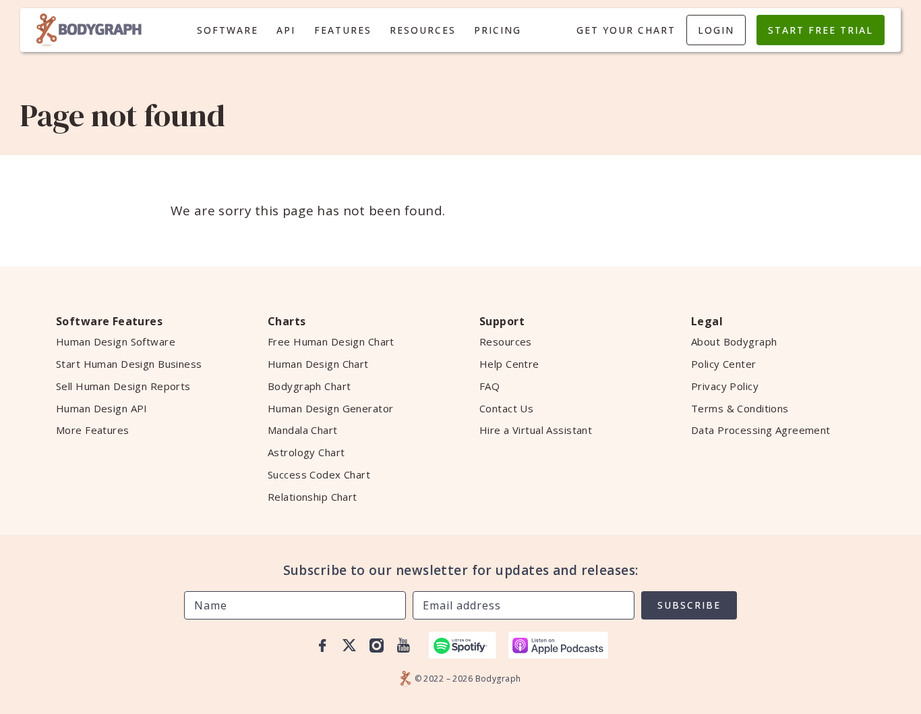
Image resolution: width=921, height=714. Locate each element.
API (285, 30)
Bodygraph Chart (309, 386)
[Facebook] (322, 645)
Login (716, 30)
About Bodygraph (734, 341)
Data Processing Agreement (761, 430)
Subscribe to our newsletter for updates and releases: (460, 570)
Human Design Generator (330, 408)
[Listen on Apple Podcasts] (558, 645)
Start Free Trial (820, 30)
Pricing (497, 30)
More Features (92, 430)
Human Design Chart (318, 363)
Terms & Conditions (740, 408)
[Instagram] (376, 645)
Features (343, 30)
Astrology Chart (306, 452)
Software (227, 30)
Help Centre (509, 363)
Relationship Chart (312, 496)
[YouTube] (403, 645)
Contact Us (506, 408)
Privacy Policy (725, 386)
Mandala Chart (303, 430)
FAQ (489, 386)
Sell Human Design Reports (123, 386)
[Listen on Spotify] (462, 645)
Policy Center (723, 363)
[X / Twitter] (349, 645)
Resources (423, 30)
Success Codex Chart (319, 474)
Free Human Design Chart (331, 341)
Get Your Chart (626, 30)
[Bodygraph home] (89, 30)
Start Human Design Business (129, 363)
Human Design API (102, 408)
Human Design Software (115, 341)
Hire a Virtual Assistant (535, 430)
